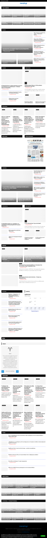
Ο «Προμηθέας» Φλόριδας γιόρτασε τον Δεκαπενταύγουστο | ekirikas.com (29, 493)
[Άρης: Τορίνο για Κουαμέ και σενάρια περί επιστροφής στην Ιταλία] (9, 197)
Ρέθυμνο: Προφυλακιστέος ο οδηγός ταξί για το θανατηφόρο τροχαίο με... (39, 46)
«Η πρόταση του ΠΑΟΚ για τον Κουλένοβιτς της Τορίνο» (39, 183)
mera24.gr (23, 3)
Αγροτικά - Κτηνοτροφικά (9, 501)
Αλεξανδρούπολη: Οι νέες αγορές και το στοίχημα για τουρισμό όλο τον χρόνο (18, 415)
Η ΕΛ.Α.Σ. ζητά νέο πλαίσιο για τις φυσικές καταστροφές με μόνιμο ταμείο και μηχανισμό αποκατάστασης (5, 120)
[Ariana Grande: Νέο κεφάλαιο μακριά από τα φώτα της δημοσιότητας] (4, 324)
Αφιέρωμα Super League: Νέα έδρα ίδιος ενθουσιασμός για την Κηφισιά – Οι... (25, 199)
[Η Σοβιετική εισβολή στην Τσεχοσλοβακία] (18, 21)
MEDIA (3, 338)
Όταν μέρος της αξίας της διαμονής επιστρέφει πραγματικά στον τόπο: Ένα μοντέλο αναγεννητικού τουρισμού (29, 390)
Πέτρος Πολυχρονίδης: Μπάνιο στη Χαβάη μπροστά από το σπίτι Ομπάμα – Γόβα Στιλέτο (34, 258)
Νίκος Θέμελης (38, 23)
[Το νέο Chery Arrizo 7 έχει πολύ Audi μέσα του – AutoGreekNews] (35, 215)
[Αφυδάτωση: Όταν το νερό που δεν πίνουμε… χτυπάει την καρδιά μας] (4, 450)
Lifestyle (20, 263)
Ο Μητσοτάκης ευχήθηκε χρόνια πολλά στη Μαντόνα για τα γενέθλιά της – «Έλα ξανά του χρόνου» (29, 120)
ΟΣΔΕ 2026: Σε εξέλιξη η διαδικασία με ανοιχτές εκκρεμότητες (22, 510)
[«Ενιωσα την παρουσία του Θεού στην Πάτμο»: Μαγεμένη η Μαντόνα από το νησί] (25, 59)
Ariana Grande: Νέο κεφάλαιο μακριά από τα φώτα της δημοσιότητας (14, 323)
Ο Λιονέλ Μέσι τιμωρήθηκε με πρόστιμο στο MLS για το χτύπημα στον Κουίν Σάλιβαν (15, 187)
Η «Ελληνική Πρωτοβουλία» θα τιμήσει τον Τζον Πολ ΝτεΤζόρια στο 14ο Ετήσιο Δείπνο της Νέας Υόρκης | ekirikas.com (8, 485)
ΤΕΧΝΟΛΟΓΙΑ (5, 206)
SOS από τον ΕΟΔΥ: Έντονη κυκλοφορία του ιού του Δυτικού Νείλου (21, 467)
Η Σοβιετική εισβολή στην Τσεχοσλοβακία (17, 23)
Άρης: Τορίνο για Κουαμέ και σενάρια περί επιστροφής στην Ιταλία (8, 199)
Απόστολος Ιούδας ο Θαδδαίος (17, 16)
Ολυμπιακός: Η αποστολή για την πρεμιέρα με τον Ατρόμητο (39, 194)
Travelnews (3, 405)
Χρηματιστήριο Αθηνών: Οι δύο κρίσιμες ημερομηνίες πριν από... (33, 86)
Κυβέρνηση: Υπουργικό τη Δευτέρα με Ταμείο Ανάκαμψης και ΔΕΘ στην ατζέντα (17, 119)
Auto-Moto (27, 209)
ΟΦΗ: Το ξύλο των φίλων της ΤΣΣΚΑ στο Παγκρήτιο (39, 178)
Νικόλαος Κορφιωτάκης (29, 23)
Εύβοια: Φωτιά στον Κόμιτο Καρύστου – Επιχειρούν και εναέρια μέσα (39, 59)
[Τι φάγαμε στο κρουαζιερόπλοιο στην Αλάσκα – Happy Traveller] (6, 381)
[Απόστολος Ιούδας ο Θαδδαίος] (18, 13)
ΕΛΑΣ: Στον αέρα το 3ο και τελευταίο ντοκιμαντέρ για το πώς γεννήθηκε (40, 118)
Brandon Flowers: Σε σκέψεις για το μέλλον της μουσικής (14, 310)
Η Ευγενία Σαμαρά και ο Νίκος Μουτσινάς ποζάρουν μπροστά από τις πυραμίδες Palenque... (12, 258)
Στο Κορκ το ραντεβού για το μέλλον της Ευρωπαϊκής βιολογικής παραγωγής (6, 518)
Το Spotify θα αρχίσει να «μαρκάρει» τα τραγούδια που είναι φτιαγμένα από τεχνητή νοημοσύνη (10, 224)
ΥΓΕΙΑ (3, 432)
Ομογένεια (5, 476)
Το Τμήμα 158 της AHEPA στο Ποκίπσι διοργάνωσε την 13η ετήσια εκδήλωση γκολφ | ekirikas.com (23, 485)
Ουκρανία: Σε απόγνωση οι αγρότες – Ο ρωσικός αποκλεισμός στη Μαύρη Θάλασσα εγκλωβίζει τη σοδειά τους (8, 509)
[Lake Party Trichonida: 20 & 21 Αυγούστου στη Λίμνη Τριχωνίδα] (40, 407)
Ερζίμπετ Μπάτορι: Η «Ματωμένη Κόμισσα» (28, 15)
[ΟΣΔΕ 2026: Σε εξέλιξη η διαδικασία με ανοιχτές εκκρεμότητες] (23, 508)
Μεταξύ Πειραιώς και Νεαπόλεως (39, 16)
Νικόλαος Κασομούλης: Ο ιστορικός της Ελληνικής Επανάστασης (6, 22)
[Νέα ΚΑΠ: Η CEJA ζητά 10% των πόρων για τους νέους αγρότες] (29, 516)
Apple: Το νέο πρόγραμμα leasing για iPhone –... (15, 237)
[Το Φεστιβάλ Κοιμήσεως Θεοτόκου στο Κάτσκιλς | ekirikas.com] (18, 492)
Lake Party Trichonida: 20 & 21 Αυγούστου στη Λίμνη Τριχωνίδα (40, 414)
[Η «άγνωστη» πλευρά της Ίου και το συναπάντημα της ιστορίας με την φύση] (40, 381)
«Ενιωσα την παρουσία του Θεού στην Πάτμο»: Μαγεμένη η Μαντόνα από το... (25, 61)
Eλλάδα (4, 29)
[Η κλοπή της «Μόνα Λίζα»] (6, 13)
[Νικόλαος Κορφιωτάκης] (29, 21)
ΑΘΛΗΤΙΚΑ (4, 168)
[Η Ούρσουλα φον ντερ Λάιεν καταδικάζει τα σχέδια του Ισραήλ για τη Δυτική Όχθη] (4, 100)
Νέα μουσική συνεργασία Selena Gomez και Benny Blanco (14, 316)
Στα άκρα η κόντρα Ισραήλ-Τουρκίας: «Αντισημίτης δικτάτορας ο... (15, 93)
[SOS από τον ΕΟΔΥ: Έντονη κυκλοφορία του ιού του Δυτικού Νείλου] (4, 469)
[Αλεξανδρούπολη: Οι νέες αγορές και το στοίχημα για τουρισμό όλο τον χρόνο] (18, 407)
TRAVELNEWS (5, 375)
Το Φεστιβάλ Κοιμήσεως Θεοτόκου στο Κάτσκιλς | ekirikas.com (17, 493)
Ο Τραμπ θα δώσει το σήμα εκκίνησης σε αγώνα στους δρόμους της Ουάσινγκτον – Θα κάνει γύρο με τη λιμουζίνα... (11, 86)
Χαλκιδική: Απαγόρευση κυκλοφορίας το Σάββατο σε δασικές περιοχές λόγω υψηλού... (39, 53)
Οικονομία (27, 71)
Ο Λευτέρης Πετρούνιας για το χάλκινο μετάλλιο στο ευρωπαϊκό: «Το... (39, 171)
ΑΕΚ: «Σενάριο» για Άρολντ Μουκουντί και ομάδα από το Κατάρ (39, 188)
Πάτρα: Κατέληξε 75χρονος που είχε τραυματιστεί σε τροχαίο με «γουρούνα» (8, 61)
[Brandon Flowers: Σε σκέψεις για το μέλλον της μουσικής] (4, 311)
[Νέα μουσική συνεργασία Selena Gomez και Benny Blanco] (4, 317)
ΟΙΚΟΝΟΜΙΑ (28, 68)
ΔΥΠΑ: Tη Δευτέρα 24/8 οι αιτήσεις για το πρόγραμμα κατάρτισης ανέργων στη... (40, 518)
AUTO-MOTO (28, 206)
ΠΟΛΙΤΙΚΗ (4, 106)
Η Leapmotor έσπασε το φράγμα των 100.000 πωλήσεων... (29, 238)
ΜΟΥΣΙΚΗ (4, 291)
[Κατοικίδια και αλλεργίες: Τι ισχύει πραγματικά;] (4, 463)
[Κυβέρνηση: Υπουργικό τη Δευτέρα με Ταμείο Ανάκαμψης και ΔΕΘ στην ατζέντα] (18, 112)
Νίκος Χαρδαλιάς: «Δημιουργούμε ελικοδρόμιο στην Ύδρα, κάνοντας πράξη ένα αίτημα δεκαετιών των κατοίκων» (28, 416)
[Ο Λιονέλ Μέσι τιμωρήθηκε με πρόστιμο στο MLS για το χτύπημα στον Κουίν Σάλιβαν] (17, 180)
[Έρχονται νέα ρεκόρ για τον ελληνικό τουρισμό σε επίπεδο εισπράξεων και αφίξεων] (18, 381)
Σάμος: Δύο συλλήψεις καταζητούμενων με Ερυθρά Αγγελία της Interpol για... (39, 40)
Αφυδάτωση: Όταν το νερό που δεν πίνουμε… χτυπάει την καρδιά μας (21, 448)
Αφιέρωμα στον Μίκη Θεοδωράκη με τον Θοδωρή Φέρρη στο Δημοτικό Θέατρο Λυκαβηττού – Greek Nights (15, 329)
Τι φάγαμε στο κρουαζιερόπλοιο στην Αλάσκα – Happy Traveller (5, 388)
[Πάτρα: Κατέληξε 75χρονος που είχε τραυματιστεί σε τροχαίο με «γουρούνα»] (9, 59)
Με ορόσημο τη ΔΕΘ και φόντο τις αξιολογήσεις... (29, 102)
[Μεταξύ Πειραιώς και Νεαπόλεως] (40, 13)
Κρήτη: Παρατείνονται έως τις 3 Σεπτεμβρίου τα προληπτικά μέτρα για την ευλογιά (17, 518)
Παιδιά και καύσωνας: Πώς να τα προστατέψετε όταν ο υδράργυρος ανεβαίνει (23, 454)
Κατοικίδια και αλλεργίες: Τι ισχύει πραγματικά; (17, 461)
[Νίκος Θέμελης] (40, 21)
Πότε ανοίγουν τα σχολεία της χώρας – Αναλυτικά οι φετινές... (39, 33)
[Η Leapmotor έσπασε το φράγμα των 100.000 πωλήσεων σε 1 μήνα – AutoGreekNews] (30, 233)
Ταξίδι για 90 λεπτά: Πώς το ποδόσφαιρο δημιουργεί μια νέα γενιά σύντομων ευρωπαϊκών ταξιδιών (6, 416)
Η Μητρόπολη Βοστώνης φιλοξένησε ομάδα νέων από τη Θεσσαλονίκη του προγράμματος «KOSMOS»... (39, 492)
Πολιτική (3, 109)
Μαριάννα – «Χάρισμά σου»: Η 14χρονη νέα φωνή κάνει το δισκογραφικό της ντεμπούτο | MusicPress (14, 296)
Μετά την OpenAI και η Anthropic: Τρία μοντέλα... (15, 231)
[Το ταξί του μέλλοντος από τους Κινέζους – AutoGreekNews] (40, 233)
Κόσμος (4, 68)
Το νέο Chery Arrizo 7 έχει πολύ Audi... (33, 223)
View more (35, 537)
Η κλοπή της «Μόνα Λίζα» (6, 16)
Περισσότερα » (35, 311)
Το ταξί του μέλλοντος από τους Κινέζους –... (40, 238)
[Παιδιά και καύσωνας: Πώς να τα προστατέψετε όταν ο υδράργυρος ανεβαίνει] (4, 456)
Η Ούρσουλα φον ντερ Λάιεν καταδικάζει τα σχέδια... (13, 99)
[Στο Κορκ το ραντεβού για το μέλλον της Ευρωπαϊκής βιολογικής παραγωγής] (6, 516)
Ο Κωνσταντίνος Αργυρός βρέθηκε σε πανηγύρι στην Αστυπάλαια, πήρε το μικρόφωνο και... (30, 265)
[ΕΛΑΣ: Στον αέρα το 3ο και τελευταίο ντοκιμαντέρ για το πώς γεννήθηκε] (40, 112)
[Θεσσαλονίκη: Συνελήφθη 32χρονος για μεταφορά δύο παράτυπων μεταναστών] (17, 42)
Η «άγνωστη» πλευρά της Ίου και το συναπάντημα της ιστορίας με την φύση (40, 388)
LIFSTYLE (4, 245)
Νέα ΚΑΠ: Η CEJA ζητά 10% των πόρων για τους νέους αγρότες (29, 518)
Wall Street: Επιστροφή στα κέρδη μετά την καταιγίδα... (40, 102)
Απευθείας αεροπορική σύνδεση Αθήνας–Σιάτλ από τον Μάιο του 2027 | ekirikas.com (6, 493)
